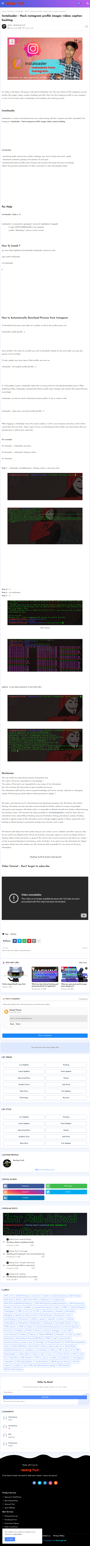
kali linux (38, 1331)
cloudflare (27, 1307)
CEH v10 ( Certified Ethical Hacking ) (18, 1303)
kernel (47, 1331)
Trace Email (13, 1358)
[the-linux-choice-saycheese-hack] (45, 1224)
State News (24, 1091)
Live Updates (24, 1065)
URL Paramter (26, 1358)
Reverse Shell (33, 1346)
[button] (87, 3)
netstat (78, 1334)
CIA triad (17, 1307)
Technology (24, 1098)
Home (4, 11)
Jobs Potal (66, 1085)
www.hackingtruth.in (56, 813)
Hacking (11, 11)
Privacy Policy (58, 1536)
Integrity (29, 1327)
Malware (33, 1334)
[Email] (34, 941)
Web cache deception (24, 1362)
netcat (70, 1334)
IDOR (21, 1327)
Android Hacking (22, 1296)
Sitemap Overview (11, 1516)
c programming (58, 1300)
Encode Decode (46, 1315)
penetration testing (11, 1342)
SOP (60, 1350)
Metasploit (60, 1334)
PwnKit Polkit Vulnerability (75, 1342)
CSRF (20, 1311)
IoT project (8, 1331)
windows (7, 1365)
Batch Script (8, 1300)
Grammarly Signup (12, 1523)
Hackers (61, 1319)
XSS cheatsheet (64, 1365)
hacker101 (51, 1319)
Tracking (66, 1065)
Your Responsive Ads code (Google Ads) (45, 1047)
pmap (23, 1342)
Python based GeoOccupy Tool (13, 984)
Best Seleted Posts (11, 1501)
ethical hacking (9, 1319)
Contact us (46, 1536)
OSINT (48, 1338)
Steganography (9, 1354)
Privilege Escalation (54, 1342)
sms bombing (42, 1350)
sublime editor (24, 1354)
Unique (66, 1078)
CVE (37, 1311)
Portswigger (40, 1342)
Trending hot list (11, 1520)
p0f (55, 1338)
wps (25, 1365)
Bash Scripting (75, 1296)
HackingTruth (61, 1541)
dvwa (35, 1315)
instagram (25, 1192)
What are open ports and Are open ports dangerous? (74, 985)
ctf (26, 1311)
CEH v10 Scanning (76, 1303)
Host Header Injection (63, 1323)
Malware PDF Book (46, 1334)
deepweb (18, 1315)
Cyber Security (47, 1311)
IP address (19, 1331)
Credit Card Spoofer (77, 1307)
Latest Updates (24, 1071)
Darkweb (59, 1311)
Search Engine (70, 1346)
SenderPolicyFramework (13, 1350)
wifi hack (75, 1362)
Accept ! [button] (10, 1539)
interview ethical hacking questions (48, 1327)
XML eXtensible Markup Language (42, 1365)
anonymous (35, 1296)
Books (18, 1300)
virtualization (64, 1358)
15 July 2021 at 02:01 (15, 1012)
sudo (42, 1354)
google (42, 1319)
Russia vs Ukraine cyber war (52, 1346)
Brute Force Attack (31, 1300)
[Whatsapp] (24, 941)
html (76, 1323)
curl (31, 1311)
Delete (18, 1024)
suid (48, 1354)
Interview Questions (72, 1327)
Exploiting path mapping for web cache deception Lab (25, 1254)
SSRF (78, 1350)
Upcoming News (24, 1078)
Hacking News (35, 1323)
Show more (83, 962)
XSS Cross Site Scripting (13, 1369)
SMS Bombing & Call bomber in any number (21, 1277)
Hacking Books (9, 1323)
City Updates (66, 1091)
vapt (44, 1358)
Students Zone (24, 1085)
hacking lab (22, 1323)
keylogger (56, 1331)
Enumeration (60, 1315)
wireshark (16, 1365)
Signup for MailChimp (13, 1497)
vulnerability (8, 1362)
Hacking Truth (18, 1160)
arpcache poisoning (59, 1296)
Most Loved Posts (11, 1527)
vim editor (52, 1358)
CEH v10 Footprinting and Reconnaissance (51, 1303)
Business (66, 1098)
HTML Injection (10, 1327)
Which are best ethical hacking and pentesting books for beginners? (45, 985)
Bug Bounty (45, 1300)
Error (69, 1315)
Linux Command (10, 1334)
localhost (23, 1334)
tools (82, 1354)
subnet (34, 1354)
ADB (6, 1296)
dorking (27, 1315)
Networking (8, 1338)
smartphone (29, 1350)
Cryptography (9, 1311)
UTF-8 (37, 1358)
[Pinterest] (29, 941)
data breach (70, 1311)
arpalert (46, 1296)
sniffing (52, 1350)
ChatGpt (7, 1307)
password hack (65, 1338)
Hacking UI (48, 1323)
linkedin (25, 1198)
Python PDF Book (19, 1346)
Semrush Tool (10, 1504)
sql (66, 1350)
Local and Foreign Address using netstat (20, 1265)
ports (31, 1342)
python (6, 1346)
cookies (56, 1307)
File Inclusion (23, 1319)
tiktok (75, 1354)
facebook (25, 1186)
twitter (68, 1192)
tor (5, 1358)
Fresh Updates (66, 1071)
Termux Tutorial (63, 1354)
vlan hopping (77, 1358)
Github (34, 1319)
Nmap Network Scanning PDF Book (29, 1338)
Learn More (17, 1534)
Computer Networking (42, 1307)
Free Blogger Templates (43, 1541)
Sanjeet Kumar (15, 1010)
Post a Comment (45, 1035)
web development (41, 1362)
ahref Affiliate (10, 1508)
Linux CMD (67, 1331)
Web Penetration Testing (60, 1362)
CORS (64, 1307)
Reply (12, 1024)
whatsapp (68, 1186)
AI (12, 1296)
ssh (71, 1350)
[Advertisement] (45, 290)
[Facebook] (15, 941)
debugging (8, 1315)
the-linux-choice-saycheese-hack (20, 1242)
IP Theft (29, 1331)
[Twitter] (19, 941)
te (54, 1354)
